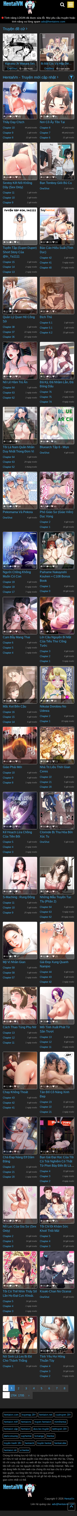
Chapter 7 (45, 132)
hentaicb (29, 1443)
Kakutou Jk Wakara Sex (20, 63)
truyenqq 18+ (29, 1414)
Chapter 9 (8, 132)
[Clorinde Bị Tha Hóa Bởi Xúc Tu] (57, 814)
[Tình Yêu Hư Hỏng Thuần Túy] (57, 1338)
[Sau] (68, 51)
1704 (13, 1395)
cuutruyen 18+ (63, 1414)
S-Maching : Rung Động (19, 897)
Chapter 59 (9, 967)
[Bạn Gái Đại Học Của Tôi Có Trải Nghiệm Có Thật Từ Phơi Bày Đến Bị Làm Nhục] (57, 1139)
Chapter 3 (45, 651)
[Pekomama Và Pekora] (20, 494)
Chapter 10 (9, 127)
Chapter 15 (9, 262)
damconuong (11, 1436)
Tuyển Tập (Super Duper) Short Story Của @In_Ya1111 (20, 252)
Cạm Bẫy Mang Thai (16, 637)
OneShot (12, 68)
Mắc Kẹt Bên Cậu (14, 706)
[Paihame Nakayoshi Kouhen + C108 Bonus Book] (57, 554)
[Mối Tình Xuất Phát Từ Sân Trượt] (57, 1015)
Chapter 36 (9, 336)
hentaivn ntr (10, 1450)
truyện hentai (44, 1443)
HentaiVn (69, 1498)
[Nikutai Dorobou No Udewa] (57, 688)
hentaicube (60, 1443)
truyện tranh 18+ (13, 1443)
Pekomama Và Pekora (18, 512)
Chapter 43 (46, 977)
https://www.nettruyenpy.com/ (55, 1512)
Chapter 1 (45, 527)
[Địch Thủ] (57, 298)
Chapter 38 (9, 327)
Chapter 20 (46, 787)
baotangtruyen (32, 1514)
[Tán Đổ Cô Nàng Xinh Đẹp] (57, 1083)
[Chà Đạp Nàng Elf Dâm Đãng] (20, 1138)
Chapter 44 (46, 972)
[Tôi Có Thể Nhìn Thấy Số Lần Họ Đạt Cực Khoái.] (20, 1273)
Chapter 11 (8, 192)
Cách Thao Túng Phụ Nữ (19, 1027)
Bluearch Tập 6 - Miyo (54, 447)
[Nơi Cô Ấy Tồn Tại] (57, 110)
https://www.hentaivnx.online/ (21, 1512)
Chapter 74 (46, 401)
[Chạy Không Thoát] (20, 1074)
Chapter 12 (9, 1037)
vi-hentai (24, 1450)
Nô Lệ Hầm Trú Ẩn (15, 382)
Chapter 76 (46, 392)
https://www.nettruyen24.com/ (12, 1514)
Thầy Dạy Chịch (13, 122)
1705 (21, 1395)
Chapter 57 (9, 977)
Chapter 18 (9, 586)
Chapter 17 (9, 592)
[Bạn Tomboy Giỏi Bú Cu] (57, 165)
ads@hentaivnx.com (53, 21)
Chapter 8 (8, 137)
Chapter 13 (9, 272)
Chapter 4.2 (46, 332)
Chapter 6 (45, 137)
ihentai (50, 1436)
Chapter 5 (8, 647)
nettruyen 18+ (59, 1428)
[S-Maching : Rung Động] (20, 880)
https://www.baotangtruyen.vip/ (52, 1514)
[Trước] (8, 51)
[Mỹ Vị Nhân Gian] (20, 950)
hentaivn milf (11, 1421)
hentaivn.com (11, 1414)
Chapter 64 (9, 387)
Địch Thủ (46, 317)
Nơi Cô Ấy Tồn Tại (52, 122)
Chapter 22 (46, 777)
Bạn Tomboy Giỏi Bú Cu (56, 182)
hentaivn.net (45, 1414)
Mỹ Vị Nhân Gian (14, 962)
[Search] (62, 5)
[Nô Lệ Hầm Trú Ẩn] (20, 365)
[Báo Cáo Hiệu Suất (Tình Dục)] (57, 230)
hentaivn (25, 1428)
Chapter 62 (9, 397)
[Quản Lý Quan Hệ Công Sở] (20, 300)
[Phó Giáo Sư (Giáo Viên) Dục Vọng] (57, 494)
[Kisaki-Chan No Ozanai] (57, 1273)
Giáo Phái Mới (12, 767)
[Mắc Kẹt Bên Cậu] (20, 690)
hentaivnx (26, 1421)
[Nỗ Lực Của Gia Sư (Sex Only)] (20, 1208)
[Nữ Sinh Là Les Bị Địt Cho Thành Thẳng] (20, 1338)
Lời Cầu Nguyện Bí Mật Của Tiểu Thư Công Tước (55, 641)
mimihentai (60, 1421)
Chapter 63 (9, 392)
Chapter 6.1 (46, 322)
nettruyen (38, 1512)
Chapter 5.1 (46, 327)
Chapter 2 (45, 522)
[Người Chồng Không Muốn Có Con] (20, 557)
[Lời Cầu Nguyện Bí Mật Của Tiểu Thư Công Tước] (57, 619)
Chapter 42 (46, 257)
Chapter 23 (46, 1102)
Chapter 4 (8, 652)
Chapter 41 (46, 262)
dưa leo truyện (41, 1428)
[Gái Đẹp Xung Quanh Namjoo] (57, 948)
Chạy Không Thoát (15, 1092)
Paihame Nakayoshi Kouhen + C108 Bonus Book (55, 576)
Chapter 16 (9, 712)
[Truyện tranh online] (20, 5)
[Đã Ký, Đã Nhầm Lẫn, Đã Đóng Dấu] (57, 364)
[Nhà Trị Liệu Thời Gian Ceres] (57, 751)
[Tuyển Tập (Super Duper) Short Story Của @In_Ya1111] (20, 229)
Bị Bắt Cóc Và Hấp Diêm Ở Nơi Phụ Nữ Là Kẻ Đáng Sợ (57, 63)
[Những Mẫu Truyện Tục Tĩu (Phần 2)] (57, 880)
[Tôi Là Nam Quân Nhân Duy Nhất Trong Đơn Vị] (20, 430)
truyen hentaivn (43, 1421)
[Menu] (70, 4)
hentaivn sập (11, 1428)
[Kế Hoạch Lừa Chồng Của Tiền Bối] (20, 819)
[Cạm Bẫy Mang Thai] (20, 619)
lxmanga (39, 1436)
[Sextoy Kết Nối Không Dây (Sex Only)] (20, 165)
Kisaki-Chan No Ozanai (55, 1291)
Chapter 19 (9, 582)
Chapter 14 (9, 267)
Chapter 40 (46, 267)
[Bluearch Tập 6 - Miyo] (57, 429)
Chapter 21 (46, 782)
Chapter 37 (9, 332)
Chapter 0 (45, 591)
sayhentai (26, 1436)
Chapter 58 (9, 972)
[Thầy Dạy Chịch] (20, 111)
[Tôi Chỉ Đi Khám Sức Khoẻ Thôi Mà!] (57, 1211)
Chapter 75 (46, 397)
